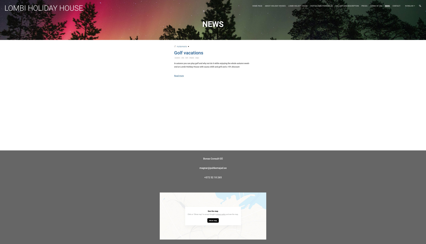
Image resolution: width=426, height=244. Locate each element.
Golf (186, 58)
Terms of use (376, 6)
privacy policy (221, 214)
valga (197, 58)
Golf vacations (188, 53)
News (387, 6)
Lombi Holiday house (43, 8)
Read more (179, 76)
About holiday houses (275, 6)
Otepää (191, 58)
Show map (213, 220)
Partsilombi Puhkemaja (321, 6)
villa (182, 58)
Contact (396, 6)
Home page (257, 6)
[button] (409, 5)
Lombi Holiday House (298, 6)
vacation (177, 58)
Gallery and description (347, 6)
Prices (364, 6)
